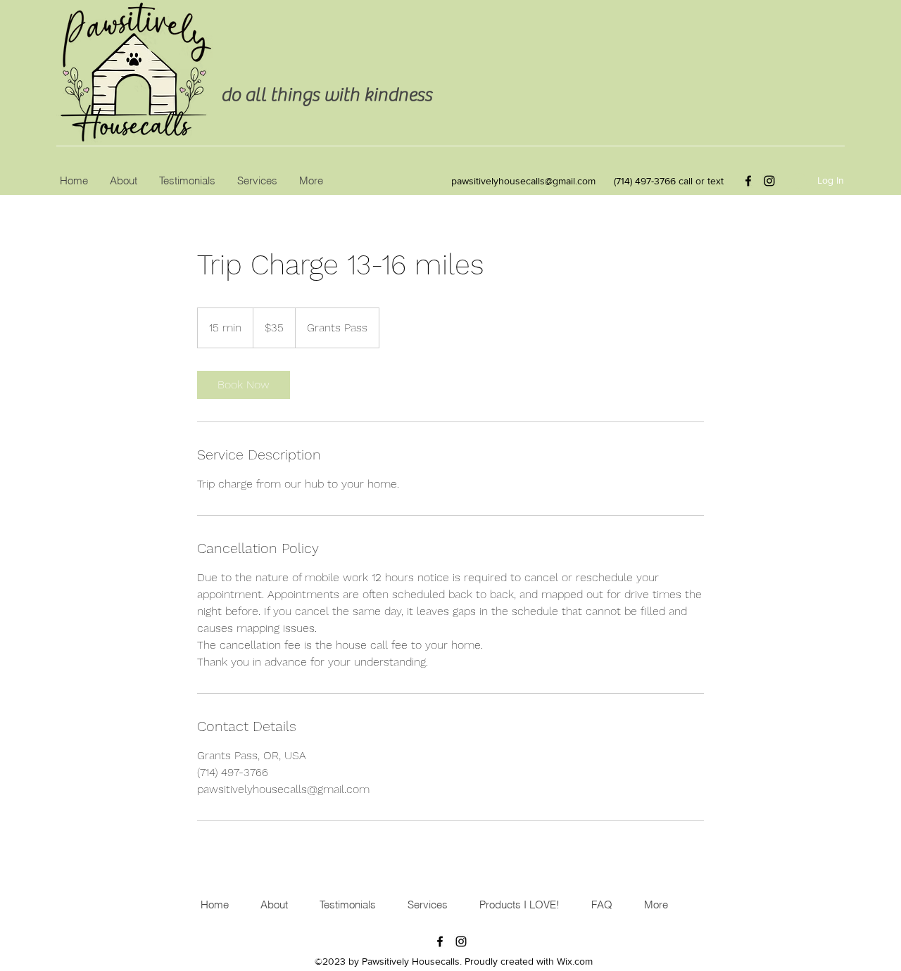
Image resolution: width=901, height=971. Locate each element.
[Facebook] (748, 181)
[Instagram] (769, 181)
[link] (243, 385)
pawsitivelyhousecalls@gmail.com (523, 180)
